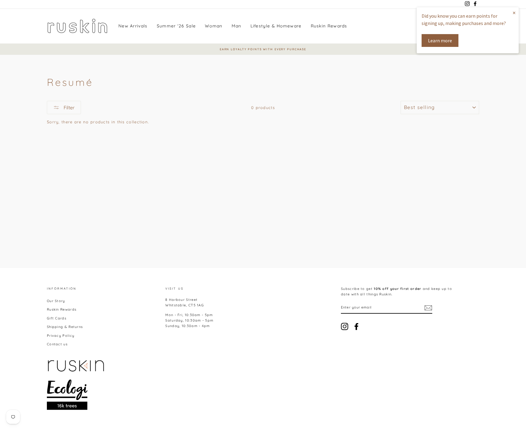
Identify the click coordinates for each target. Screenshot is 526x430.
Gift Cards (56, 318)
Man (236, 26)
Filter (68, 107)
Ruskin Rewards (329, 26)
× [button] (514, 12)
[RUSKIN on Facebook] (356, 326)
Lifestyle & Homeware (276, 26)
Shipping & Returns (65, 327)
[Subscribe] (428, 308)
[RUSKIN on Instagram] (344, 326)
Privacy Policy (60, 335)
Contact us (57, 344)
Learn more (440, 40)
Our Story (56, 301)
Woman (214, 26)
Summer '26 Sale (176, 26)
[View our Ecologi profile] (67, 394)
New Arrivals (133, 26)
